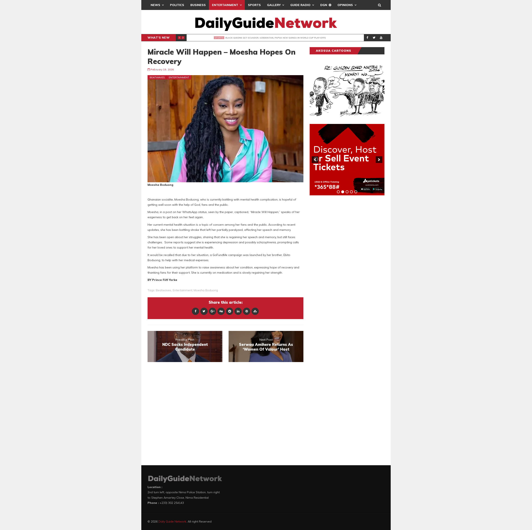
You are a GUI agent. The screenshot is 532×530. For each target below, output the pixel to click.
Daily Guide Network (172, 521)
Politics (177, 5)
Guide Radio (300, 5)
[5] (355, 191)
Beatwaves (157, 77)
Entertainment (225, 5)
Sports (254, 5)
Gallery (274, 5)
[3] (347, 191)
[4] (351, 191)
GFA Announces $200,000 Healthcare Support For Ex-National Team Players (270, 38)
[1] (338, 191)
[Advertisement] (341, 263)
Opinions (345, 5)
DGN (323, 5)
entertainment (182, 290)
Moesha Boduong (206, 290)
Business (198, 5)
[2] (342, 191)
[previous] (315, 159)
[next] (379, 159)
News (155, 5)
